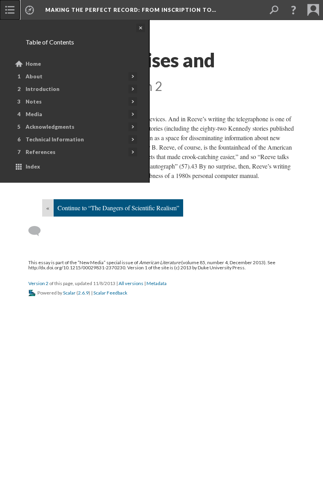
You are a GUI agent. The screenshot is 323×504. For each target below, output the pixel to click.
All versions (131, 283)
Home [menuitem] (33, 64)
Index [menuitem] (33, 166)
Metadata (157, 283)
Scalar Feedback (110, 293)
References (41, 152)
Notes (34, 101)
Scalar (69, 293)
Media (34, 114)
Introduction (42, 89)
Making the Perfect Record (130, 10)
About (34, 76)
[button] (293, 10)
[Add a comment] (38, 231)
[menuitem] (10, 10)
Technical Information (55, 139)
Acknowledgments (50, 127)
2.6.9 (83, 293)
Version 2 (38, 283)
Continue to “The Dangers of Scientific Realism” (118, 208)
